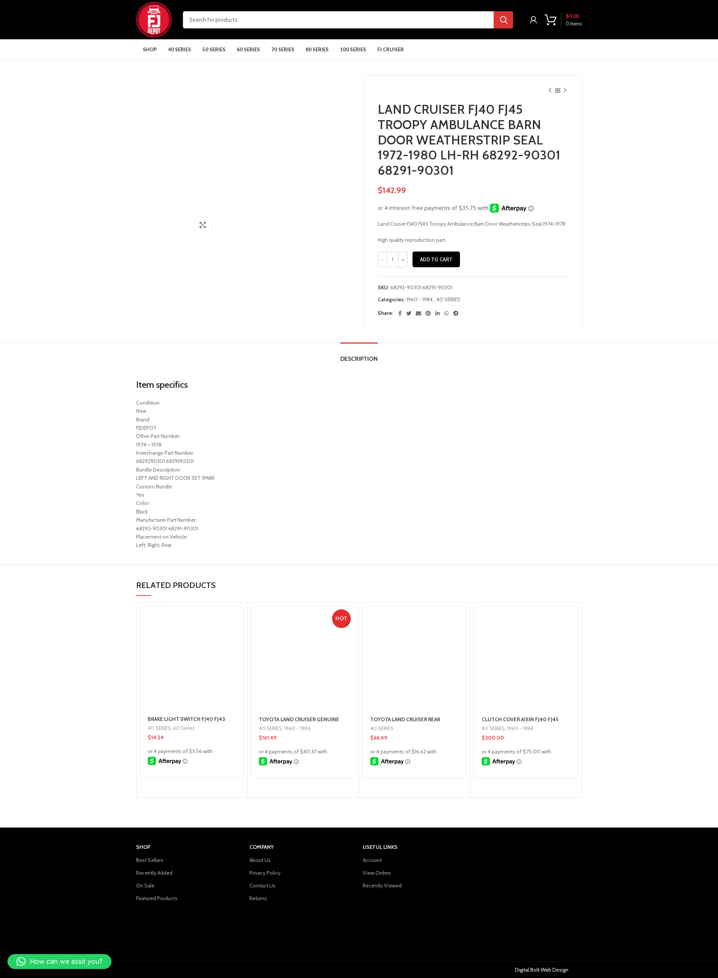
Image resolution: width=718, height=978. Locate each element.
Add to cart (436, 259)
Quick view (237, 635)
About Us (260, 860)
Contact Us (262, 885)
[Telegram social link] (456, 313)
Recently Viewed (382, 885)
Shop (143, 847)
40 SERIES (448, 299)
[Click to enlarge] (202, 225)
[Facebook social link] (400, 313)
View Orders (377, 872)
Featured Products (157, 898)
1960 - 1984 (419, 299)
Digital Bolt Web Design (541, 969)
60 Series (184, 728)
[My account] (533, 19)
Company (261, 847)
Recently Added (154, 872)
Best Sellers (149, 860)
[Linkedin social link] (437, 313)
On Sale (145, 885)
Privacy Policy (264, 872)
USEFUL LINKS (380, 847)
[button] (237, 618)
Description (359, 358)
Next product (565, 90)
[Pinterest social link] (428, 313)
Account (372, 860)
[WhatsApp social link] (446, 313)
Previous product (550, 90)
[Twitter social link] (409, 313)
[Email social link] (418, 313)
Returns (258, 898)
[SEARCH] (503, 19)
